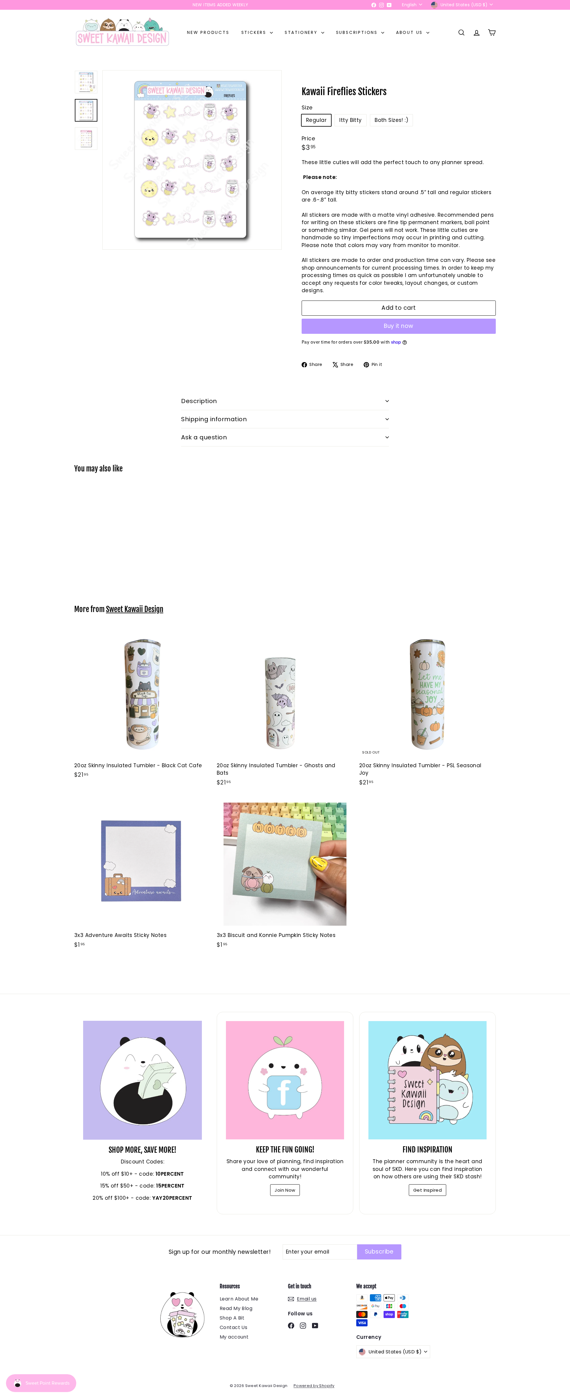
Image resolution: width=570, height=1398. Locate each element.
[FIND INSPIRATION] (427, 1080)
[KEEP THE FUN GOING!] (285, 1080)
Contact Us (233, 1327)
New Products (208, 32)
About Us (410, 32)
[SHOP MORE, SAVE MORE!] (142, 1080)
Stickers (254, 32)
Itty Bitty (350, 120)
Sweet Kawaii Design (134, 609)
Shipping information (214, 419)
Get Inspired (427, 1190)
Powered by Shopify (314, 1385)
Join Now (285, 1190)
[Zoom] (192, 159)
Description (199, 401)
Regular (316, 120)
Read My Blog (236, 1308)
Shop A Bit (232, 1317)
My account (234, 1336)
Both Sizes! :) (391, 120)
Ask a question (204, 437)
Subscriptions (358, 32)
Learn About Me (239, 1298)
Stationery (302, 32)
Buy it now (399, 326)
